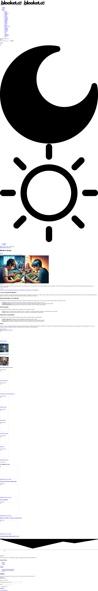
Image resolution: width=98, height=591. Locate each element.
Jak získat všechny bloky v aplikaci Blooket (8, 481)
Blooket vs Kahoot (3, 420)
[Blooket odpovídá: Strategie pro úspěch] (4, 365)
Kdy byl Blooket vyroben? (4, 459)
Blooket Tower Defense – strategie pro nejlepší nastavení (11, 517)
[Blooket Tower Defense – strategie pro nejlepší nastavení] (9, 514)
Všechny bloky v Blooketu (4, 433)
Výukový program (8, 247)
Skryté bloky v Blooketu (4, 380)
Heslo (1, 584)
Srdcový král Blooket (4, 499)
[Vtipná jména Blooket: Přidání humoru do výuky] (9, 532)
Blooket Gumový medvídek (4, 354)
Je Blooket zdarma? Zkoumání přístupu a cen (7, 393)
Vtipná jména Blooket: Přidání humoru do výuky (9, 536)
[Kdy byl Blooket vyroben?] (4, 457)
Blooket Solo (2, 446)
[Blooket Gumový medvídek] (4, 351)
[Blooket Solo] (4, 444)
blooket (5, 254)
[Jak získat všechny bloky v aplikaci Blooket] (9, 478)
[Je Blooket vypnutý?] (4, 404)
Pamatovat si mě (4, 586)
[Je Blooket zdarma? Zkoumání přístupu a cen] (4, 391)
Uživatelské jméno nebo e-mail (5, 582)
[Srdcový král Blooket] (9, 496)
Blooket (1, 42)
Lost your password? (3, 590)
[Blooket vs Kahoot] (4, 418)
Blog (1, 247)
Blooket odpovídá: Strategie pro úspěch (6, 367)
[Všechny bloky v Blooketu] (4, 431)
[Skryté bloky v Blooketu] (4, 378)
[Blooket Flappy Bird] (4, 338)
